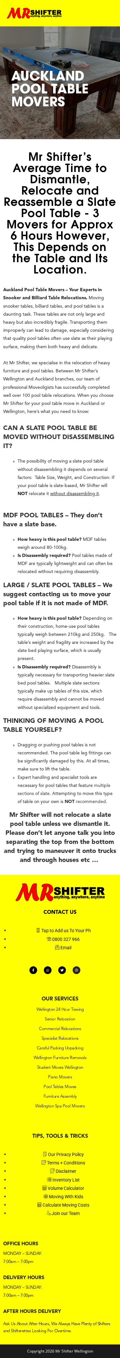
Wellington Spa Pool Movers (60, 1106)
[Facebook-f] (33, 970)
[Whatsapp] (48, 970)
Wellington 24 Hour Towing (60, 1010)
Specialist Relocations (60, 1039)
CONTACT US (60, 912)
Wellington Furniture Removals (60, 1058)
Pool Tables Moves (60, 1087)
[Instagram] (76, 970)
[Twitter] (62, 970)
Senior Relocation (60, 1019)
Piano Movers (60, 1077)
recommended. (86, 801)
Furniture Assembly (60, 1097)
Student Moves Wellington (60, 1068)
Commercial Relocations (60, 1029)
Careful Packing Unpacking (60, 1048)
